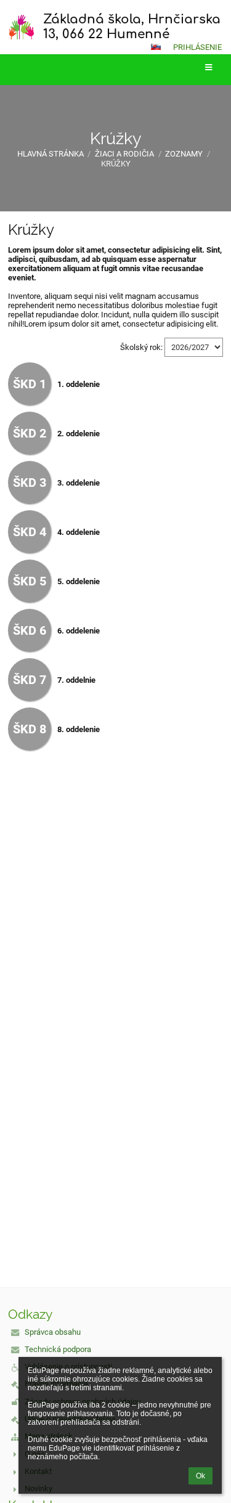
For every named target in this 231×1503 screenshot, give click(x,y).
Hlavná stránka (50, 153)
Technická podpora (58, 1349)
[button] (156, 46)
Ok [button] (200, 1476)
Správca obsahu (53, 1332)
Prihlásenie (197, 47)
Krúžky (116, 163)
